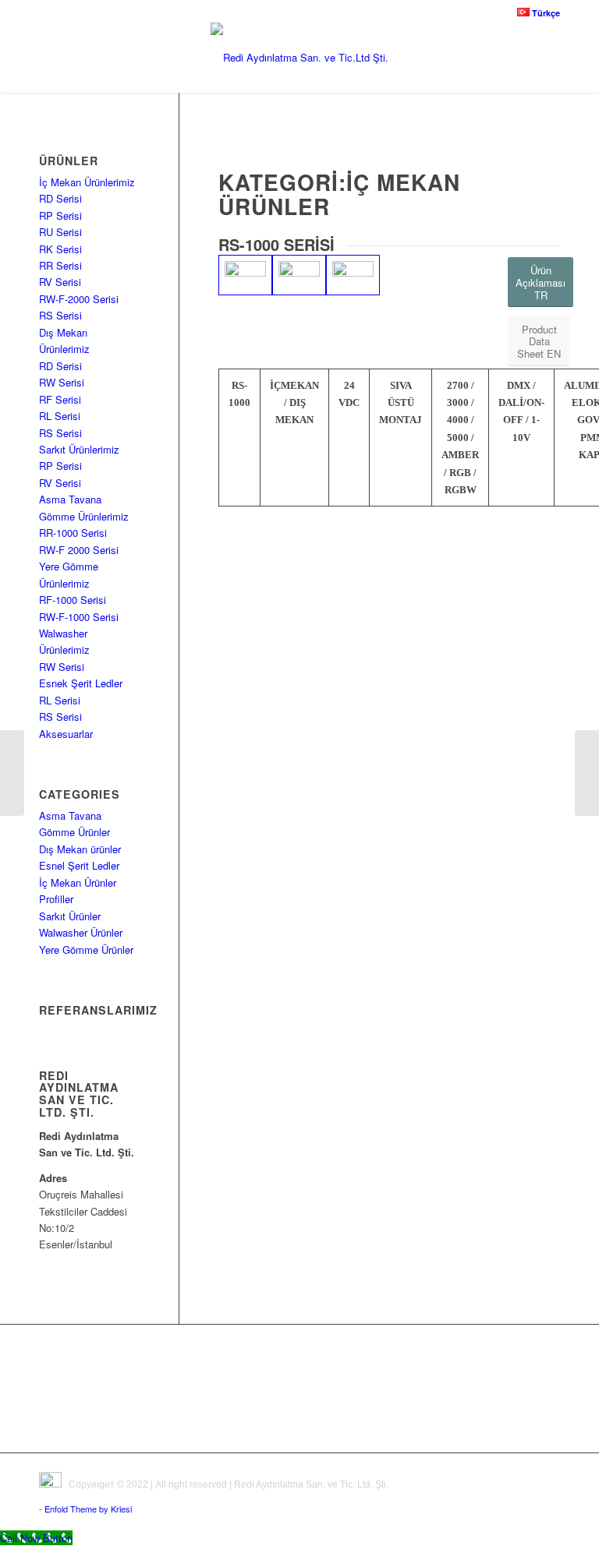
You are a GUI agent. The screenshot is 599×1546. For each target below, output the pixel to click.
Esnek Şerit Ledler (80, 683)
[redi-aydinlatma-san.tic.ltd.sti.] (299, 58)
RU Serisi (60, 231)
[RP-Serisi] (12, 773)
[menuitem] (534, 12)
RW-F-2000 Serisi (79, 298)
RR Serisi (60, 265)
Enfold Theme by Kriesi (88, 1508)
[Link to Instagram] (525, 1472)
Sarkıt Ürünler (70, 916)
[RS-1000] (245, 275)
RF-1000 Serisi (72, 599)
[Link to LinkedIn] (548, 1472)
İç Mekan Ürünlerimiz (87, 182)
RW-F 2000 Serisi (79, 549)
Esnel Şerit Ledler (79, 865)
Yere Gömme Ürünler (86, 949)
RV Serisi (60, 281)
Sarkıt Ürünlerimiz (79, 449)
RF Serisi (60, 399)
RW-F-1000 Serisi (79, 616)
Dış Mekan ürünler (80, 849)
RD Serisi (60, 198)
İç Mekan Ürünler (77, 882)
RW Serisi (61, 382)
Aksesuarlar (66, 733)
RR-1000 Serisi (73, 532)
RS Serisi (60, 315)
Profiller (56, 898)
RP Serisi (60, 215)
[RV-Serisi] (587, 773)
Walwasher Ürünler (80, 932)
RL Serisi (59, 415)
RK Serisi (60, 249)
